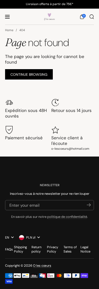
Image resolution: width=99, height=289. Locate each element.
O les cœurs (42, 265)
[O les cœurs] (49, 16)
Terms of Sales (70, 249)
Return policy (36, 249)
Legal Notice (85, 249)
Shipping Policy (20, 249)
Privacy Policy (52, 249)
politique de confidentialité (67, 217)
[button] (82, 16)
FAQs (9, 249)
